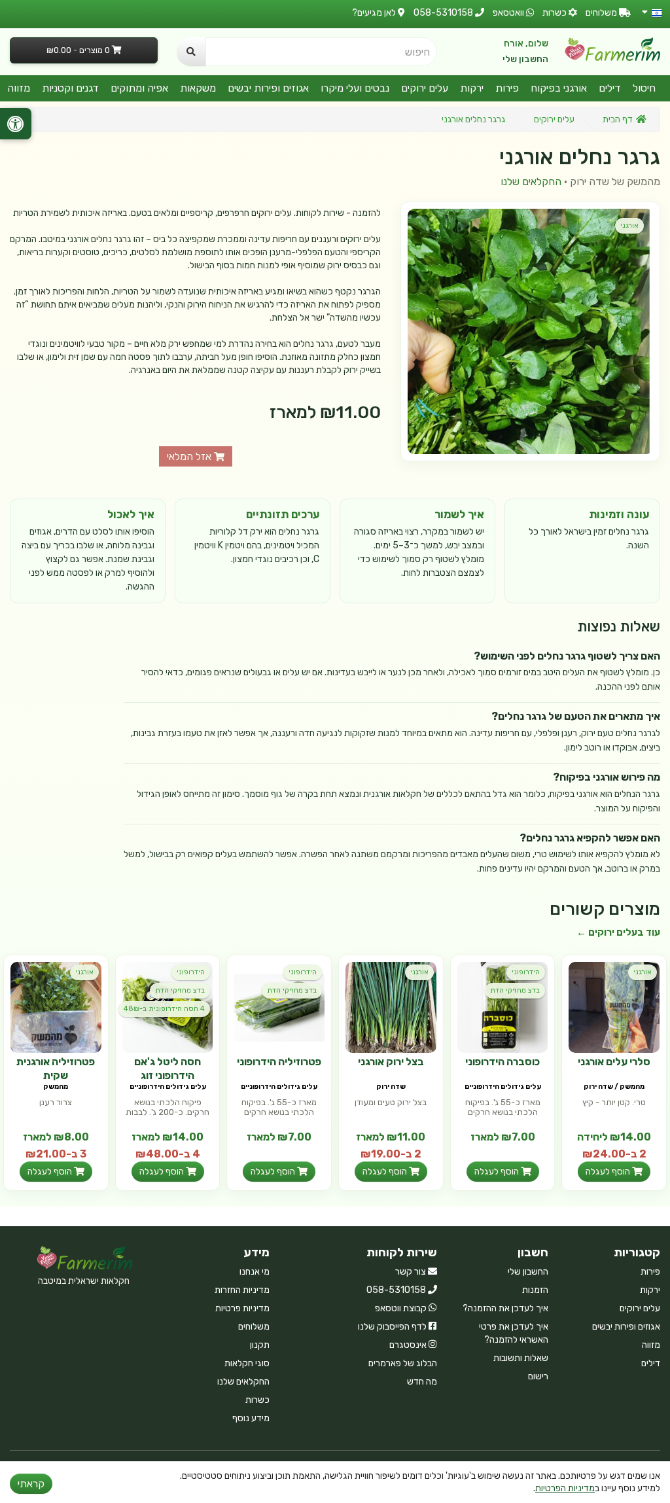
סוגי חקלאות (247, 1363)
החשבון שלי (525, 59)
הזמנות (535, 1290)
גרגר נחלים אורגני (474, 119)
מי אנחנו (254, 1271)
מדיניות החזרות (242, 1290)
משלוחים (254, 1326)
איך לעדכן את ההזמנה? (505, 1308)
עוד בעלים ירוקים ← (618, 932)
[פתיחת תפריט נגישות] (15, 123)
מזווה (18, 88)
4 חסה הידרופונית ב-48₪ (164, 1008)
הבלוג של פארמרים (402, 1363)
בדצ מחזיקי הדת (515, 990)
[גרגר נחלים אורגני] (530, 331)
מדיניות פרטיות (242, 1308)
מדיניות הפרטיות (565, 1488)
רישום (538, 1376)
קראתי (31, 1483)
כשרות (257, 1400)
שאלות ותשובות (520, 1358)
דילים (610, 88)
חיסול (644, 88)
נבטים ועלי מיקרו (355, 88)
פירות (507, 88)
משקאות (198, 88)
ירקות (472, 88)
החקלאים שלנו (531, 181)
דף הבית (618, 119)
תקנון (260, 1345)
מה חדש (422, 1381)
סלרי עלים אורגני (614, 1061)
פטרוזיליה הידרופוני (279, 1061)
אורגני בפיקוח (559, 88)
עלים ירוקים (424, 88)
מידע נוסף (251, 1418)
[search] (191, 51)
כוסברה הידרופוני (502, 1061)
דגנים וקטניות (70, 88)
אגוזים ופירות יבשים (268, 88)
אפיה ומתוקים (139, 88)
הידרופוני (526, 972)
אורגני (629, 225)
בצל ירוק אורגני (391, 1061)
